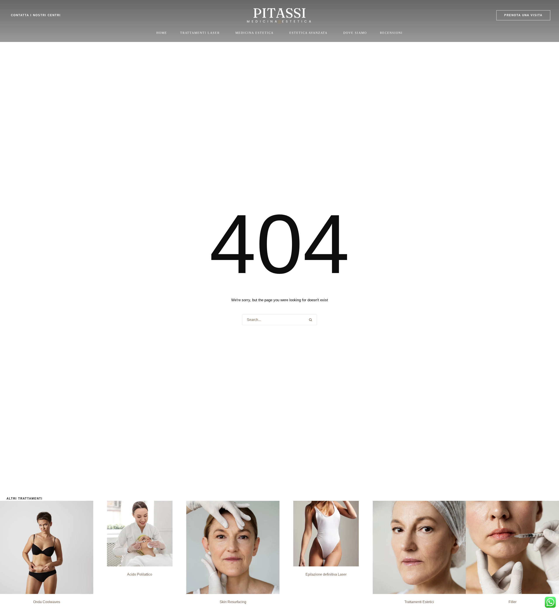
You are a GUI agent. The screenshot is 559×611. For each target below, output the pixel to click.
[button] (523, 15)
